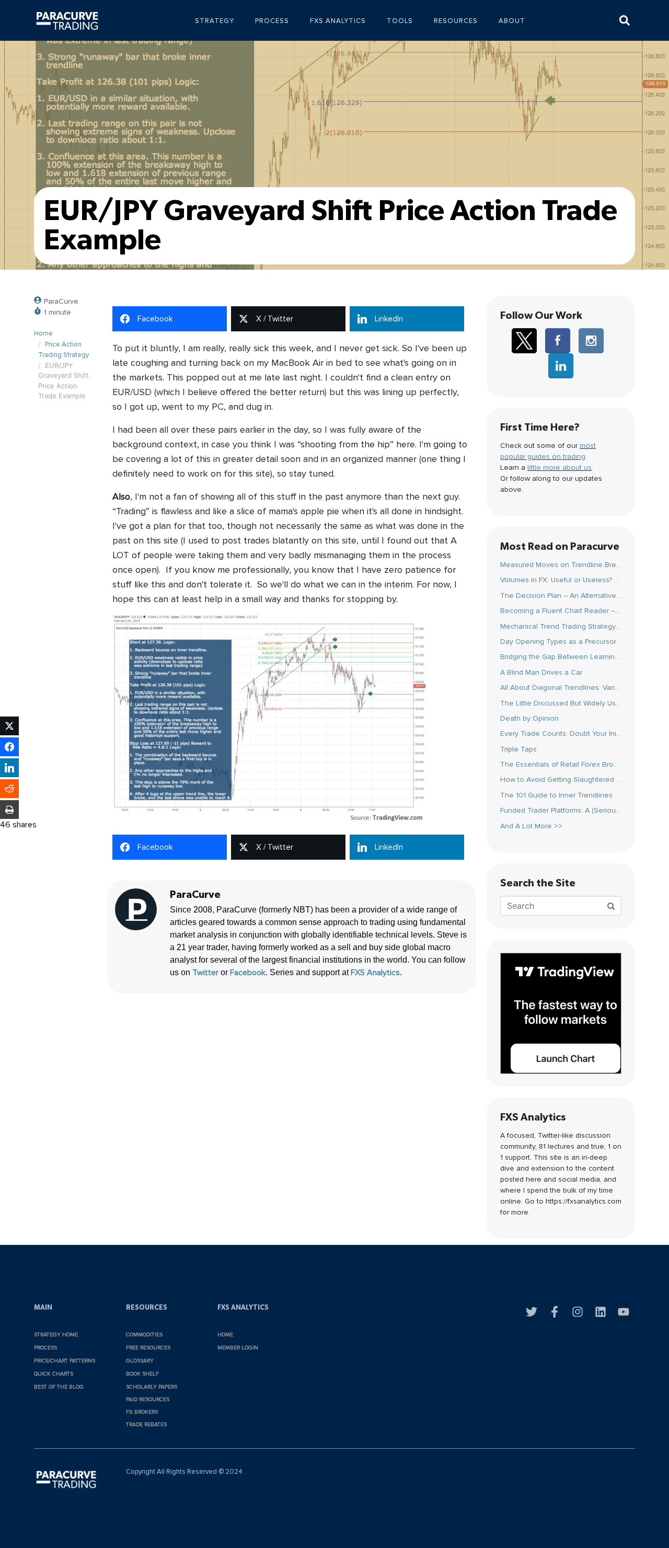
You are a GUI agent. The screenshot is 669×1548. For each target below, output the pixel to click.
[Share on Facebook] (9, 746)
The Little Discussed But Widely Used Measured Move (560, 703)
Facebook (248, 972)
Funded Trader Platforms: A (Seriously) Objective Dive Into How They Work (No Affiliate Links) (560, 810)
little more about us (559, 467)
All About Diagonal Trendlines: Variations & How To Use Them (560, 687)
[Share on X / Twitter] (9, 726)
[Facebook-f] (554, 1311)
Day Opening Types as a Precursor (558, 641)
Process (272, 21)
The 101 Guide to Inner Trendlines (556, 795)
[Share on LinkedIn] (9, 767)
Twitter (205, 972)
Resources (456, 21)
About (512, 21)
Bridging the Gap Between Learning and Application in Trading (560, 656)
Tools (400, 21)
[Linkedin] (600, 1311)
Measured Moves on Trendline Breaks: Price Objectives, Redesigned (560, 564)
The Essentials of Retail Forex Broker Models (560, 764)
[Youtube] (623, 1311)
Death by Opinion (529, 718)
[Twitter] (531, 1311)
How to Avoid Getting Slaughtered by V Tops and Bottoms (560, 779)
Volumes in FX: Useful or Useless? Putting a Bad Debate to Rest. (560, 579)
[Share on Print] (9, 809)
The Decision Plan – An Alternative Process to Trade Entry (560, 595)
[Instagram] (577, 1311)
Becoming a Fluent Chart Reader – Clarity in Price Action (560, 610)
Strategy (214, 21)
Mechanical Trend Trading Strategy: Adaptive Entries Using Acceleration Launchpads (560, 626)
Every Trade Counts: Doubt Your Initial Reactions (560, 733)
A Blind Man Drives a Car (541, 672)
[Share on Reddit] (9, 788)
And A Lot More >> (531, 826)
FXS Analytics (338, 21)
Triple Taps (518, 749)
